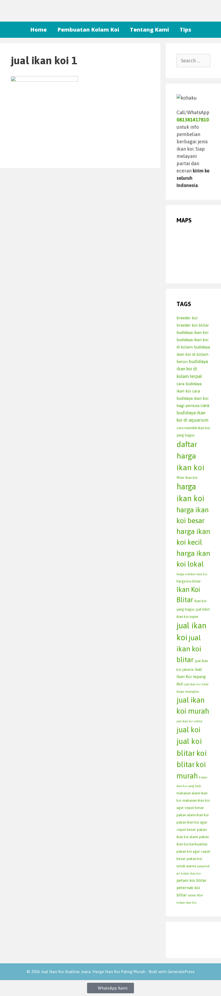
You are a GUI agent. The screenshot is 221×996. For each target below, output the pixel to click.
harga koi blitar (189, 581)
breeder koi (187, 318)
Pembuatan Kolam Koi (88, 29)
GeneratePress (181, 971)
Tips (185, 29)
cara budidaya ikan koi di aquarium (193, 413)
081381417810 (193, 120)
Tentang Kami (149, 29)
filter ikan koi (187, 477)
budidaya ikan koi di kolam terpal (192, 369)
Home (38, 29)
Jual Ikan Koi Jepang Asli (191, 676)
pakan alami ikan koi (193, 815)
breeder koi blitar (193, 325)
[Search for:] (193, 60)
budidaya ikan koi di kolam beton (193, 354)
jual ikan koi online (189, 721)
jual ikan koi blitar (189, 648)
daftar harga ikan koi (190, 456)
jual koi (189, 729)
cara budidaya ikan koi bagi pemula (192, 398)
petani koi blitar (191, 880)
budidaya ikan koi (192, 332)
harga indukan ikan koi (192, 574)
